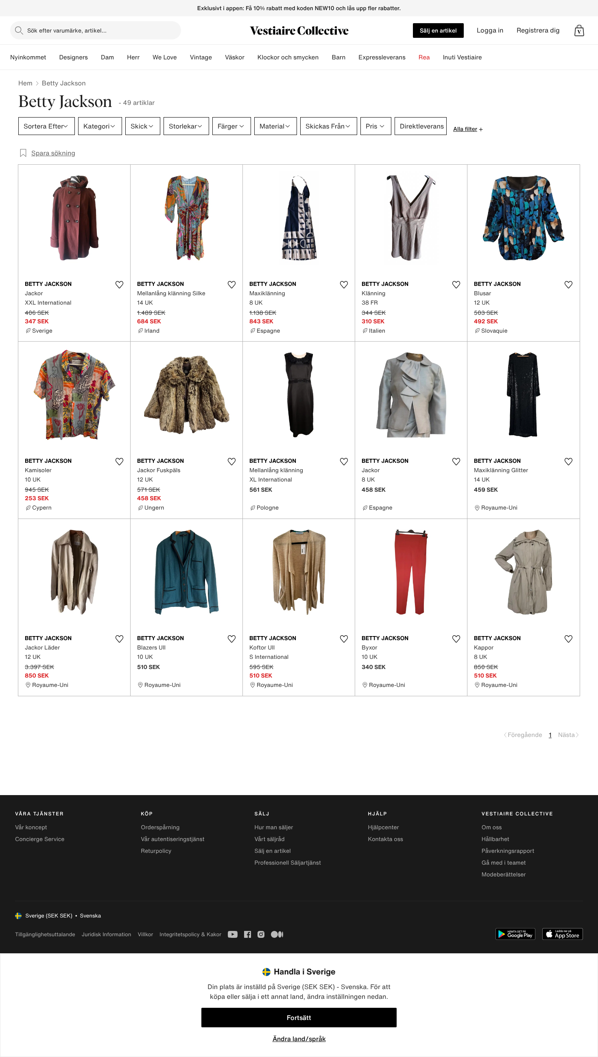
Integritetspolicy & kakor (190, 934)
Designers (73, 57)
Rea (424, 57)
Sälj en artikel (438, 30)
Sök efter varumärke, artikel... (67, 30)
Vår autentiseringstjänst (172, 839)
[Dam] (120, 57)
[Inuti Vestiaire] (488, 57)
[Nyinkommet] (52, 57)
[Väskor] (251, 57)
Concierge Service (39, 839)
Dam (107, 57)
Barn (338, 57)
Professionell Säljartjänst (287, 863)
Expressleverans (381, 57)
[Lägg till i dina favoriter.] (119, 285)
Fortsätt (299, 1017)
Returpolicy (156, 851)
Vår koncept (31, 827)
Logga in (490, 30)
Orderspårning (160, 827)
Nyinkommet (28, 57)
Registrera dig (538, 30)
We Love (165, 57)
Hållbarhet (495, 839)
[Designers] (94, 57)
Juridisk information (106, 934)
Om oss (492, 827)
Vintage (201, 57)
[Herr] (146, 57)
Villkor (145, 934)
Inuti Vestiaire (462, 57)
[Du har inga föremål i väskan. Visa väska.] (579, 30)
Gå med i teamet (504, 863)
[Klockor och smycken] (325, 57)
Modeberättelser (504, 874)
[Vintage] (218, 57)
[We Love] (183, 57)
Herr (133, 57)
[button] (579, 30)
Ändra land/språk (299, 1039)
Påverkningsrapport (508, 851)
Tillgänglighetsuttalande (45, 934)
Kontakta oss (385, 839)
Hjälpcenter (383, 827)
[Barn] (352, 57)
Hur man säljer (273, 827)
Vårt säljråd (269, 839)
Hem (25, 83)
